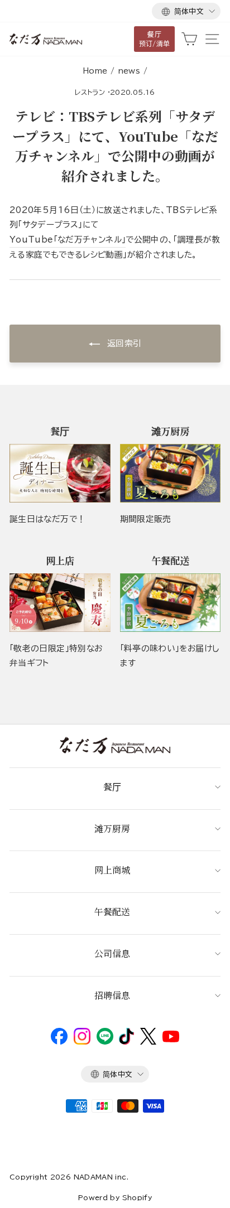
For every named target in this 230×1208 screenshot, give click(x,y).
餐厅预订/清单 (154, 39)
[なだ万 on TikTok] (126, 1042)
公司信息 (112, 953)
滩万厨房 (112, 828)
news (129, 71)
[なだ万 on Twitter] (148, 1042)
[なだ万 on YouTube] (170, 1039)
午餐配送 (112, 911)
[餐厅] (60, 473)
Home (95, 71)
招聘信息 (112, 995)
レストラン (90, 92)
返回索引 (123, 343)
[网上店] (60, 602)
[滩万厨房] (170, 473)
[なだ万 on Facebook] (59, 1042)
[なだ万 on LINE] (105, 1042)
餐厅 (112, 786)
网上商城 (112, 869)
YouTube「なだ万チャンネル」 (67, 239)
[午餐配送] (170, 602)
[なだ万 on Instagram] (82, 1042)
